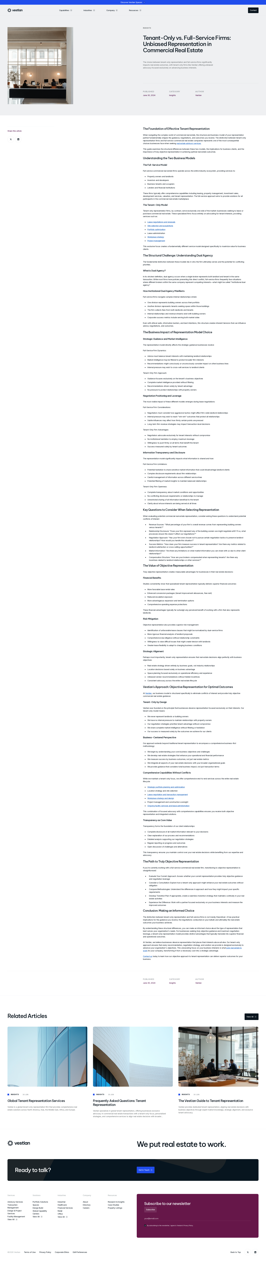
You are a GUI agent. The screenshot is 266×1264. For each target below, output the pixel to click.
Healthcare (62, 1205)
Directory (87, 1205)
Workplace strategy (155, 237)
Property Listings (115, 1208)
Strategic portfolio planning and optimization (166, 787)
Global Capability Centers (40, 1212)
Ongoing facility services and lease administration (168, 806)
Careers (86, 1208)
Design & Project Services (14, 1212)
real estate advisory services (189, 143)
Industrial (61, 1202)
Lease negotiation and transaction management (167, 794)
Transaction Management (12, 1206)
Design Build (38, 1208)
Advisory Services (15, 1202)
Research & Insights (116, 1202)
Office (60, 1214)
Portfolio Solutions (40, 1202)
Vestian (148, 693)
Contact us (147, 956)
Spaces (36, 1205)
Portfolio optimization (156, 229)
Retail (60, 1211)
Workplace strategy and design (160, 798)
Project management (156, 241)
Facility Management (16, 1216)
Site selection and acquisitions (160, 226)
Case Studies (113, 1205)
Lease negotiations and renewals (161, 222)
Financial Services (65, 1208)
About (85, 1202)
